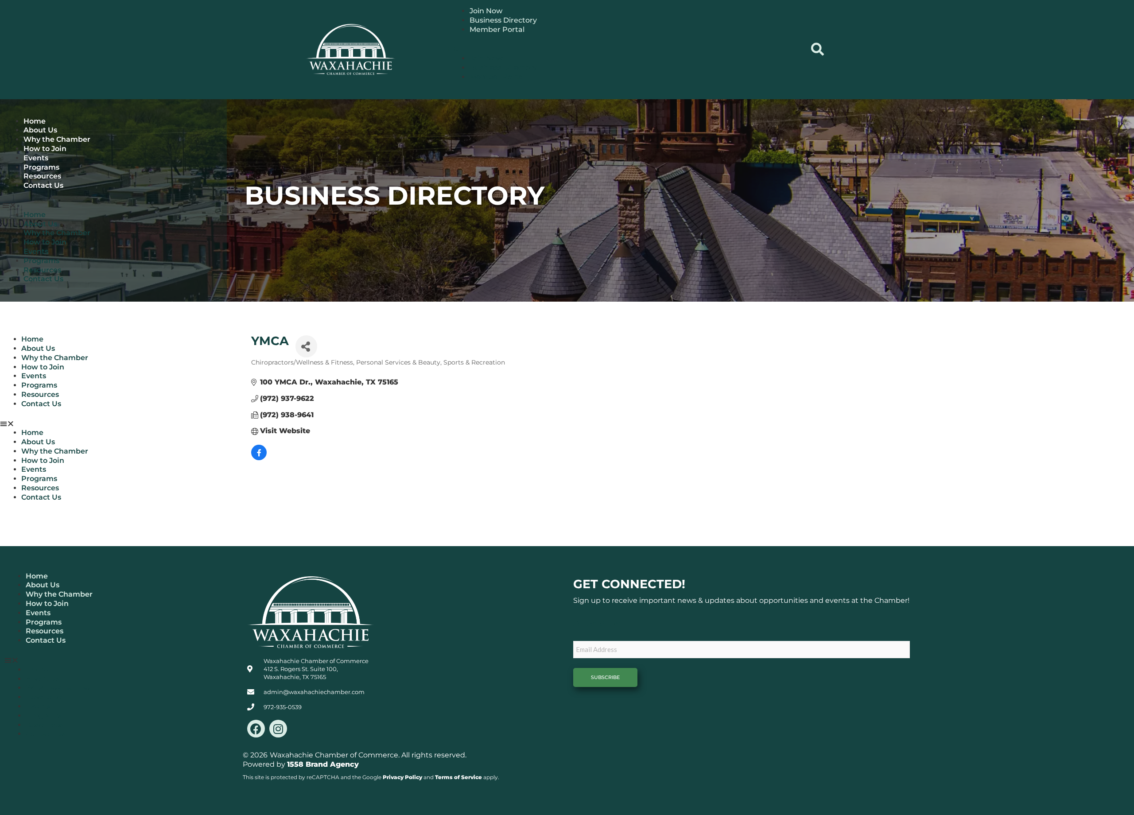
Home (34, 121)
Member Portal (497, 29)
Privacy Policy (402, 777)
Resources (42, 176)
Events (35, 158)
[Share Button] (306, 346)
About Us (40, 130)
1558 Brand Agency (323, 764)
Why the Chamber (56, 139)
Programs (41, 167)
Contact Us (43, 185)
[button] (624, 49)
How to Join (44, 148)
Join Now (486, 11)
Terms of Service (458, 777)
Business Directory (503, 20)
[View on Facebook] (259, 458)
